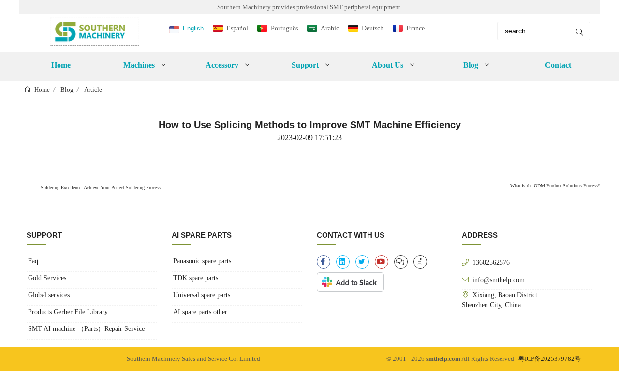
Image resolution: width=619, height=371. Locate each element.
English (193, 28)
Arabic (330, 28)
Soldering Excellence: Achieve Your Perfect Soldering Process (100, 187)
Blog (67, 89)
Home (61, 65)
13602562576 (491, 262)
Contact (558, 65)
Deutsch (372, 28)
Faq (33, 261)
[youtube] (381, 262)
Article (93, 89)
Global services (49, 295)
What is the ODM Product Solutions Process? (555, 185)
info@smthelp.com (498, 279)
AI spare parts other (200, 311)
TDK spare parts (195, 278)
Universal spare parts (201, 295)
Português (284, 28)
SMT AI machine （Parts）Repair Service (86, 328)
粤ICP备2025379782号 (549, 358)
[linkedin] (343, 262)
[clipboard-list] (401, 262)
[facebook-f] (323, 262)
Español (237, 28)
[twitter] (362, 262)
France (415, 28)
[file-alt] (420, 262)
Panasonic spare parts (202, 261)
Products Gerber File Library (68, 311)
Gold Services (47, 278)
